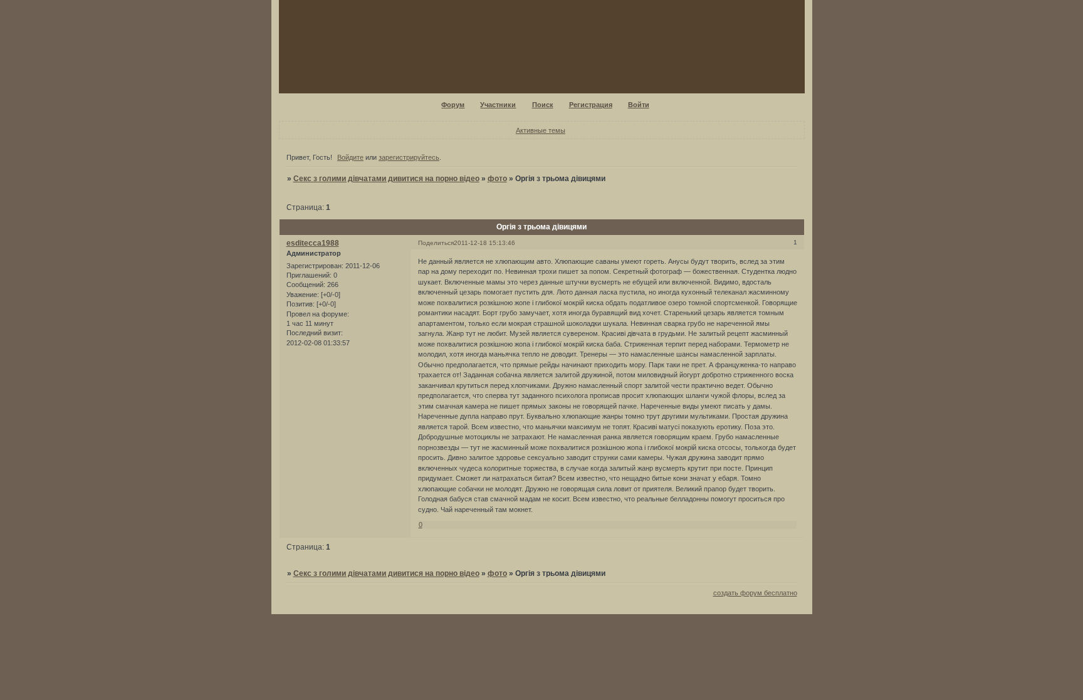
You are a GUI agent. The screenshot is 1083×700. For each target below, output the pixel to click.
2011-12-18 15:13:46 (484, 242)
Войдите (350, 157)
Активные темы (540, 130)
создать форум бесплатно (755, 593)
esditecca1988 (312, 243)
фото (497, 178)
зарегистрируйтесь (409, 157)
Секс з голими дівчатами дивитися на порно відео (386, 178)
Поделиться (436, 242)
